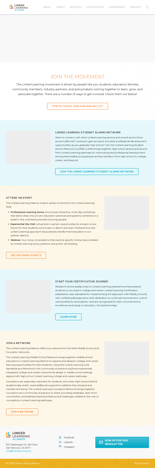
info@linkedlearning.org (18, 451)
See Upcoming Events (26, 255)
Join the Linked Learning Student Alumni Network (97, 171)
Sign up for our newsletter (116, 442)
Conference (117, 7)
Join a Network (22, 411)
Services (75, 7)
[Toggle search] (146, 7)
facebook (68, 437)
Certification (95, 7)
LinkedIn (68, 442)
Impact (60, 7)
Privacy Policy (141, 463)
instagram (69, 447)
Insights (135, 7)
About (47, 7)
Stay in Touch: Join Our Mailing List (77, 106)
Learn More (68, 316)
